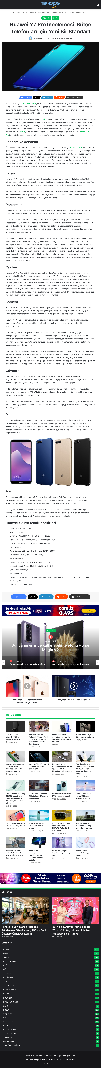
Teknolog (36, 38)
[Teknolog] (50, 5)
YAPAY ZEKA (8, 1022)
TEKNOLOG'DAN (9, 1034)
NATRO (72, 1056)
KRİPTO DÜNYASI (10, 1030)
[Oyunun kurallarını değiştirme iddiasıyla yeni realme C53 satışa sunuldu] (62, 726)
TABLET (6, 982)
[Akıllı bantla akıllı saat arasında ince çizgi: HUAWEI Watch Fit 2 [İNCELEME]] (62, 815)
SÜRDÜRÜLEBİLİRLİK (11, 1045)
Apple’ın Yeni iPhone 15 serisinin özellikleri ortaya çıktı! (39, 766)
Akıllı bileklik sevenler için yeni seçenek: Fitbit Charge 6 (50, 647)
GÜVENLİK (7, 1018)
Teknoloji (6, 957)
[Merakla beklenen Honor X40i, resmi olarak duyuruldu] (85, 785)
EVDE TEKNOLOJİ (10, 1002)
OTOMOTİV (7, 1014)
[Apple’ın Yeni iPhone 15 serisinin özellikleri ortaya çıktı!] (39, 756)
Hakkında (29, 1060)
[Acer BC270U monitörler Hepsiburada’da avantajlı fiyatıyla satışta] (39, 842)
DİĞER (6, 969)
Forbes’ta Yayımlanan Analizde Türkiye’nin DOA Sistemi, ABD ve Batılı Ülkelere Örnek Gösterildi (24, 930)
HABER (6, 950)
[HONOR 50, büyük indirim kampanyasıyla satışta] (62, 842)
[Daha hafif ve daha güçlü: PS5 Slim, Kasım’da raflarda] (15, 726)
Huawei (22, 132)
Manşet (6, 954)
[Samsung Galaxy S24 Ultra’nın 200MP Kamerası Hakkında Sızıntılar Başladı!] (15, 756)
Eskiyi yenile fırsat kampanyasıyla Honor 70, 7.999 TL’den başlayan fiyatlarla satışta (85, 769)
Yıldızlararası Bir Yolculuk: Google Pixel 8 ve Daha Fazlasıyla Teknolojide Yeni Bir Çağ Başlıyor (38, 739)
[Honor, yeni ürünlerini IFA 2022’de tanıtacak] (62, 785)
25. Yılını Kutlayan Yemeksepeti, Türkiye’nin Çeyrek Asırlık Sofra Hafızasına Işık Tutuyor (71, 930)
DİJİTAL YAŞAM (9, 961)
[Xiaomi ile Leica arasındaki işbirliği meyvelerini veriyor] (85, 815)
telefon (44, 119)
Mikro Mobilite (8, 1041)
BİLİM (5, 1026)
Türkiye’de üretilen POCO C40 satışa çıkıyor (37, 825)
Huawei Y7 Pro (75, 147)
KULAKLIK (7, 998)
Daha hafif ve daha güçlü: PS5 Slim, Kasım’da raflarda (13, 736)
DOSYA (6, 1010)
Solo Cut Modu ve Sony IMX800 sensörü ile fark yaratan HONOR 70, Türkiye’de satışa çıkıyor (15, 798)
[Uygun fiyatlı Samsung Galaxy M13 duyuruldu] (15, 815)
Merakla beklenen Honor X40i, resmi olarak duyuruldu (83, 796)
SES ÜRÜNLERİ (9, 990)
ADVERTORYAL (9, 1038)
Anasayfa (18, 13)
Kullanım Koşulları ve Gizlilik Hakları (62, 1060)
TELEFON (33, 13)
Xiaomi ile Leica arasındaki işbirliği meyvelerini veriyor (84, 825)
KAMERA (7, 994)
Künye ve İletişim (40, 1060)
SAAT (51, 631)
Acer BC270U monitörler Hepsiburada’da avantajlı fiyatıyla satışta (36, 855)
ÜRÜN (25, 13)
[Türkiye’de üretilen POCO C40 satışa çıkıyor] (39, 815)
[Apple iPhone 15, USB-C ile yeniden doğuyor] (85, 726)
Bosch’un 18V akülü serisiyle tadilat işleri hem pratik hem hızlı (14, 852)
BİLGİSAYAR (8, 977)
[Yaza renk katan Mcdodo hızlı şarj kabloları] (85, 842)
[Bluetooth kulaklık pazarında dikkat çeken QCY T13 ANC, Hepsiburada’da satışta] (62, 756)
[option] (50, 644)
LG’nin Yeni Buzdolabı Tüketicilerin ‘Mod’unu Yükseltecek (38, 796)
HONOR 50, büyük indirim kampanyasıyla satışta (61, 852)
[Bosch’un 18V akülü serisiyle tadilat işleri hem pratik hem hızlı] (15, 842)
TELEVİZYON (8, 986)
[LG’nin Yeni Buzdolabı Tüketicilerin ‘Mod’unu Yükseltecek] (39, 785)
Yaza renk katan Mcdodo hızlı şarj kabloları (83, 852)
